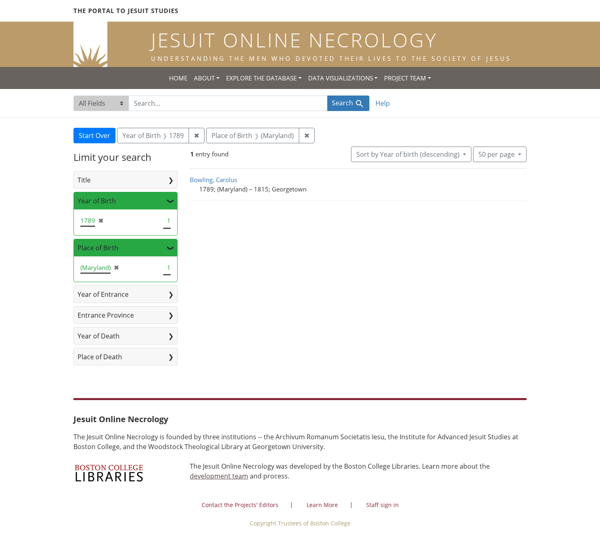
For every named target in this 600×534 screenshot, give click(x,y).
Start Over (94, 135)
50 (496, 154)
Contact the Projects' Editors (240, 505)
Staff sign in (382, 505)
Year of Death (99, 336)
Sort (408, 154)
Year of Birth (97, 200)
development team (219, 476)
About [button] (204, 78)
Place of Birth (98, 247)
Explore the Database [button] (261, 78)
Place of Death (100, 356)
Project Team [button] (405, 78)
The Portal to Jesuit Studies (125, 11)
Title (84, 180)
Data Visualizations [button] (340, 78)
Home (178, 78)
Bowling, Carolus (213, 180)
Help (383, 103)
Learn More (322, 505)
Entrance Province (106, 315)
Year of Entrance (103, 294)
